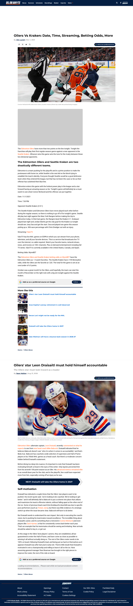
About (19, 588)
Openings (47, 588)
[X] (117, 3)
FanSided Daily (108, 588)
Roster (56, 3)
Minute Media (15, 600)
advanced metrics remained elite (70, 470)
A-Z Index (47, 595)
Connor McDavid (66, 521)
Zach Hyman (32, 524)
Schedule (39, 3)
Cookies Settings (69, 595)
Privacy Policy (49, 592)
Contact (65, 588)
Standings (48, 3)
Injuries (63, 3)
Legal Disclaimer (109, 592)
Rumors (31, 3)
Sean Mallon (21, 373)
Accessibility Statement (26, 595)
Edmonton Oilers (27, 149)
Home (20, 350)
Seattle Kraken (23, 154)
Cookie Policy (88, 592)
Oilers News (28, 350)
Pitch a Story (22, 592)
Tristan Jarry (43, 508)
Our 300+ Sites (89, 588)
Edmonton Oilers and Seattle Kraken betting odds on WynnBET (45, 257)
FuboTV (30, 232)
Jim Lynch (20, 40)
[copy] (29, 44)
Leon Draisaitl (50, 446)
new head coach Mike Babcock (45, 448)
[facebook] (120, 3)
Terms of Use (67, 592)
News (24, 3)
